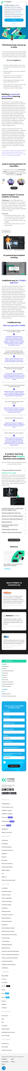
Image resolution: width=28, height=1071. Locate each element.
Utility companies (7, 686)
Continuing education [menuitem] (7, 944)
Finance (5, 668)
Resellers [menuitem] (4, 1004)
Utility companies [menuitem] (6, 870)
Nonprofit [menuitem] (4, 857)
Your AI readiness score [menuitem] (7, 807)
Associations (6, 666)
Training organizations (8, 684)
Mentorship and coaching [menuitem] (8, 931)
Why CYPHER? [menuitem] (5, 975)
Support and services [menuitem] (7, 832)
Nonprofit (5, 677)
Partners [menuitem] (4, 1001)
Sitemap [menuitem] (13, 1061)
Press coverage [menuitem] (5, 1035)
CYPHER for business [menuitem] (7, 810)
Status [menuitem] (3, 1064)
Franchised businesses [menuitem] (7, 850)
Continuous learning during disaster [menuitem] (10, 951)
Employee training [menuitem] (6, 911)
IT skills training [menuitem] (5, 941)
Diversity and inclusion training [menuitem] (9, 934)
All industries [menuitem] (5, 840)
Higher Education (7, 693)
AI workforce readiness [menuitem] (7, 914)
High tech (5, 675)
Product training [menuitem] (6, 938)
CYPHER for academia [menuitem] (7, 813)
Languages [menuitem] (4, 1059)
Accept (14, 20)
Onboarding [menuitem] (4, 908)
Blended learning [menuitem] (6, 948)
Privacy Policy (20, 762)
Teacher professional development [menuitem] (10, 954)
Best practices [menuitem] (5, 1043)
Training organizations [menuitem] (7, 867)
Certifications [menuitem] (5, 967)
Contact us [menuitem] (4, 1007)
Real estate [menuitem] (4, 860)
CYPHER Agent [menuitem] (8, 821)
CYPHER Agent (6, 231)
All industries (8, 661)
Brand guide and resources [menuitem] (8, 1032)
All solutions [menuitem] (5, 888)
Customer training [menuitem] (6, 894)
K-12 (4, 691)
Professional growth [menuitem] (7, 921)
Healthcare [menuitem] (4, 853)
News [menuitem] (5, 993)
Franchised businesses (8, 670)
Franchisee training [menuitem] (6, 904)
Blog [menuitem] (3, 1019)
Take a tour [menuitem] (7, 817)
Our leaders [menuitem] (4, 982)
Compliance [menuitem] (4, 924)
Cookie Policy (18, 12)
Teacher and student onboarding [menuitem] (10, 958)
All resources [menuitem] (5, 1015)
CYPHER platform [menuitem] (6, 803)
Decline (14, 23)
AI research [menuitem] (4, 1025)
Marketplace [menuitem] (5, 829)
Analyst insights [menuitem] (5, 1029)
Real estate (5, 679)
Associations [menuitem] (5, 843)
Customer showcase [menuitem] (7, 1050)
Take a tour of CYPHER (14, 540)
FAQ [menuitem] (3, 1022)
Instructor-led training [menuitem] (7, 961)
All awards (14, 188)
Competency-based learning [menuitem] (8, 964)
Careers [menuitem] (5, 986)
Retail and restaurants (8, 682)
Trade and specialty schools (9, 696)
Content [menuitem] (6, 825)
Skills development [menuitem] (6, 918)
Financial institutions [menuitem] (7, 847)
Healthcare (5, 673)
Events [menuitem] (5, 997)
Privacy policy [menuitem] (5, 1061)
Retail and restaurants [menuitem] (7, 863)
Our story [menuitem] (4, 979)
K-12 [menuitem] (3, 873)
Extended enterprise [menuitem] (6, 891)
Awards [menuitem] (3, 989)
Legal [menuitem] (12, 1059)
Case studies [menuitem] (5, 1046)
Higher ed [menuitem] (4, 877)
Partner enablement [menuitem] (6, 898)
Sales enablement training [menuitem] (8, 928)
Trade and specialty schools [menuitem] (8, 880)
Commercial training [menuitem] (7, 901)
